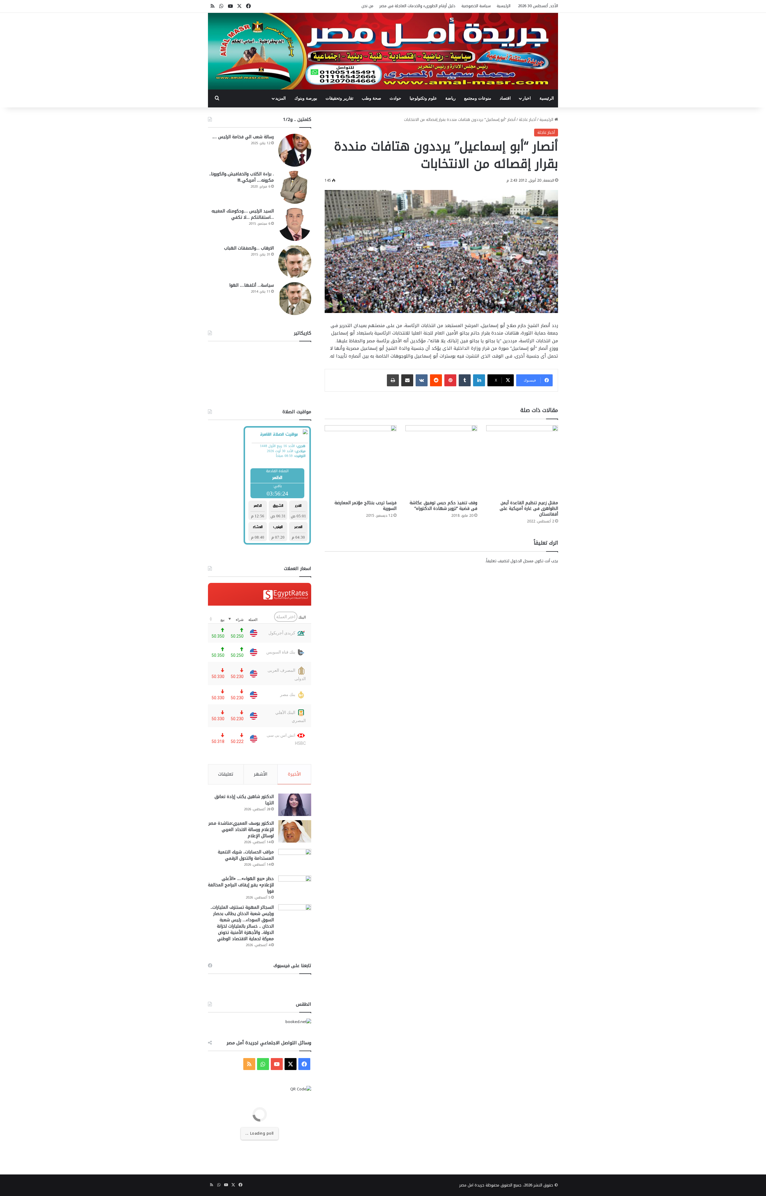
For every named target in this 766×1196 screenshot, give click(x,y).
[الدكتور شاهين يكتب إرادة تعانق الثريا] (294, 805)
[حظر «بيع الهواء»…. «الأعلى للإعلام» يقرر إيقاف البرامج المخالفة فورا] (294, 887)
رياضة (450, 98)
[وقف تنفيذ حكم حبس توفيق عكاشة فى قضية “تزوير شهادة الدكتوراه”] (441, 461)
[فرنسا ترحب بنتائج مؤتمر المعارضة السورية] (360, 461)
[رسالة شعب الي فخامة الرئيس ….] (294, 150)
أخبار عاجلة (527, 119)
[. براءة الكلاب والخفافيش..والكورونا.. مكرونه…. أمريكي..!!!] (294, 187)
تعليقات (225, 774)
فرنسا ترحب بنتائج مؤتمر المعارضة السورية (365, 506)
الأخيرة (294, 774)
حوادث (395, 98)
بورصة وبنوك (305, 98)
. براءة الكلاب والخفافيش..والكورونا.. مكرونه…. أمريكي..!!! (241, 177)
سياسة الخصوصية (476, 6)
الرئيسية (503, 6)
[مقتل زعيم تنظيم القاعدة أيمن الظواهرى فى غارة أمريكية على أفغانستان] (522, 461)
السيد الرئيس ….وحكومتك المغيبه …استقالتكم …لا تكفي (243, 214)
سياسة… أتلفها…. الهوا (251, 285)
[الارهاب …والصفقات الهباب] (294, 261)
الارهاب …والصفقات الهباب (249, 248)
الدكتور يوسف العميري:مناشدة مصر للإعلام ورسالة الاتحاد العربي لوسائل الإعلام (241, 829)
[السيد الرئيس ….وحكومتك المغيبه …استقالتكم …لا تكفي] (294, 224)
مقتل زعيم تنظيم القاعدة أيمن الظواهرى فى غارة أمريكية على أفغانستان (529, 508)
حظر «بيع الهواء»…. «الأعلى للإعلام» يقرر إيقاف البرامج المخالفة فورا (241, 885)
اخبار (526, 98)
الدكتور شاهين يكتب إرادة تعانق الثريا (244, 800)
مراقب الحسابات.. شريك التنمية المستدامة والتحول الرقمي (246, 855)
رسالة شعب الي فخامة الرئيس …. (243, 137)
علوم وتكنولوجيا (423, 98)
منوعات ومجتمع (477, 98)
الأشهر (261, 774)
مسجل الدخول (522, 561)
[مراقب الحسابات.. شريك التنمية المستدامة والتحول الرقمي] (294, 860)
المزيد (280, 98)
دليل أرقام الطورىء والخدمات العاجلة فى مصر (417, 6)
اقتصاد (505, 98)
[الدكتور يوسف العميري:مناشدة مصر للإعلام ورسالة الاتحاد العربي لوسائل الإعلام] (294, 831)
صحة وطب (371, 98)
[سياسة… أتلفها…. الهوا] (294, 298)
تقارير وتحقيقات (339, 98)
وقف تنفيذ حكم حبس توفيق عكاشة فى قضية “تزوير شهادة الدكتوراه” (443, 506)
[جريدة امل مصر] (383, 51)
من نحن (367, 6)
